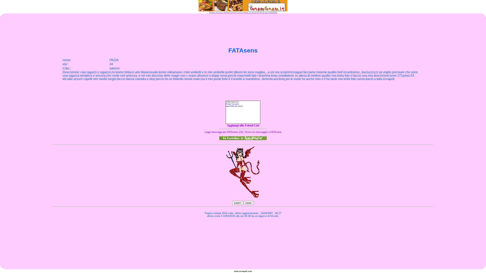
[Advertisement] (243, 230)
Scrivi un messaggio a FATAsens (263, 132)
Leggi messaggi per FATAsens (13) (224, 132)
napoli (244, 271)
